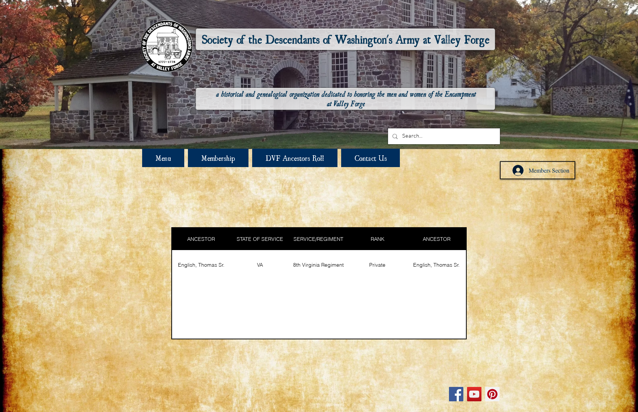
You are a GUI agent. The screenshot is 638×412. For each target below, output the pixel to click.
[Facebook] (456, 394)
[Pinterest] (492, 394)
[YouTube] (474, 394)
